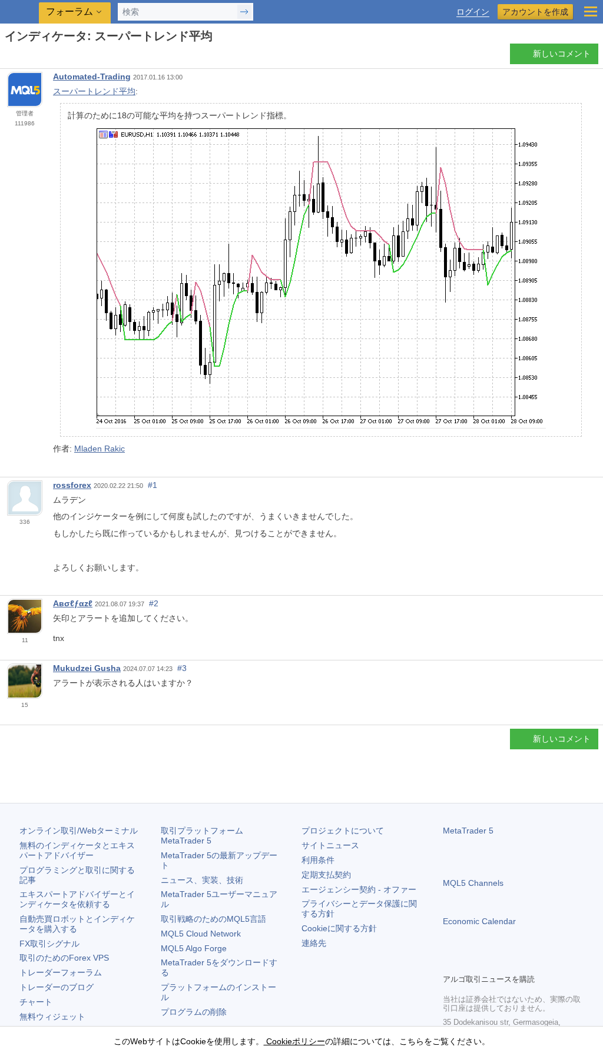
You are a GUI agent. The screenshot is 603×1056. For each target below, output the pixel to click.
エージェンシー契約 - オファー (359, 889)
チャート (35, 1002)
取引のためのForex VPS (64, 957)
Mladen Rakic (99, 448)
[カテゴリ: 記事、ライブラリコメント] (22, 57)
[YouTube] (506, 963)
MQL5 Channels (473, 883)
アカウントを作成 (535, 11)
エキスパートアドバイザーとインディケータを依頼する (77, 899)
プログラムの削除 (194, 1012)
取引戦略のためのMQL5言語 (213, 919)
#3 (182, 668)
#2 (153, 603)
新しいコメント (562, 53)
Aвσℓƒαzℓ (72, 603)
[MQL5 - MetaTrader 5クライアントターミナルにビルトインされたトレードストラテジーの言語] (20, 12)
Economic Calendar (479, 921)
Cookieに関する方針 (339, 928)
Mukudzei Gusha (87, 668)
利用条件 (318, 860)
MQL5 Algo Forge (194, 948)
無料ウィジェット (52, 1016)
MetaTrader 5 (468, 830)
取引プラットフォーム (206, 835)
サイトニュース (330, 845)
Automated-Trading (92, 76)
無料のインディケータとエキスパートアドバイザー (77, 850)
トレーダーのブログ (56, 987)
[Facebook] (450, 963)
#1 (152, 485)
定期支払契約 (326, 874)
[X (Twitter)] (488, 963)
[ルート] (8, 56)
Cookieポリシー (294, 1041)
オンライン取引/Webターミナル (78, 830)
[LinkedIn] (525, 963)
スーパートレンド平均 (94, 91)
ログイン (472, 12)
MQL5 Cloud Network (201, 933)
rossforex (72, 485)
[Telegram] (469, 963)
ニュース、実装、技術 (202, 880)
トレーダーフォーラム (60, 972)
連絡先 (314, 943)
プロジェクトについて (343, 830)
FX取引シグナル (49, 943)
